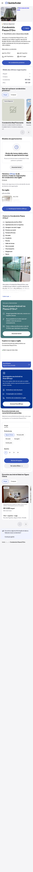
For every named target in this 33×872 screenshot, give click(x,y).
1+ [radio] (5, 452)
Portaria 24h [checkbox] (20, 434)
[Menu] (2, 3)
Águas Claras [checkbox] (9, 434)
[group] (15, 502)
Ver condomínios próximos (16, 62)
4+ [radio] (18, 452)
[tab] (6, 425)
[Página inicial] (13, 3)
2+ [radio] (10, 452)
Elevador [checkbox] (8, 439)
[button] (15, 502)
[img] (13, 110)
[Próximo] (28, 132)
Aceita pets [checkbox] (9, 443)
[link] (16, 460)
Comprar (13, 94)
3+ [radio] (14, 452)
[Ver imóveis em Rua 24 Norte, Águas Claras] (24, 9)
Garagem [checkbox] (17, 439)
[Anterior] (22, 132)
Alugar (5, 94)
